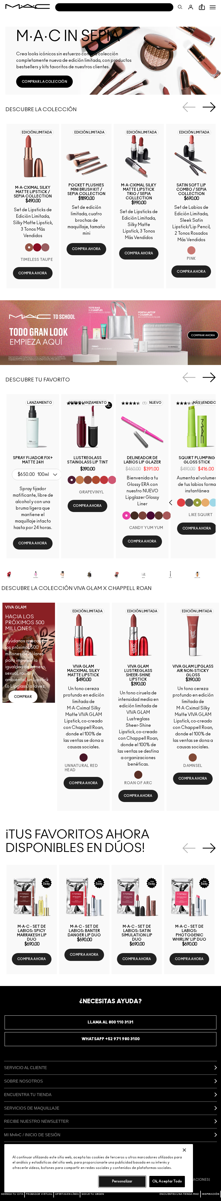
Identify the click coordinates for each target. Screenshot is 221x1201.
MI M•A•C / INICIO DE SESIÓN (32, 1134)
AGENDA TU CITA (12, 1194)
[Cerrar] (184, 1150)
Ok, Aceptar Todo (167, 1181)
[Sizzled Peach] (96, 480)
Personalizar (122, 1181)
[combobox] (38, 474)
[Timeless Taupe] (29, 247)
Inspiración (210, 1194)
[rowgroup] (110, 574)
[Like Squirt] (197, 503)
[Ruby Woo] (37, 247)
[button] (213, 7)
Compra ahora (32, 273)
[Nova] (213, 503)
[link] (44, 82)
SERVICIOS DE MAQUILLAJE (31, 1108)
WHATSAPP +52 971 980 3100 (111, 1039)
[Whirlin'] (143, 515)
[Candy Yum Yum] (126, 515)
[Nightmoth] (151, 515)
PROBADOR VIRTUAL (39, 1194)
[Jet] (189, 503)
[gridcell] (16, 574)
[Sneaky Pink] (112, 480)
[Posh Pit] (88, 480)
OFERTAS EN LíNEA (67, 1194)
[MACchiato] (159, 515)
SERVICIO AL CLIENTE (25, 1067)
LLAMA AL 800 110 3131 (110, 1022)
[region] (98, 1168)
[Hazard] (205, 503)
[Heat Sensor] (181, 503)
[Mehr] (45, 247)
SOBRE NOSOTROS (23, 1081)
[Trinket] (80, 480)
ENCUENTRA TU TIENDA (27, 1094)
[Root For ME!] (134, 515)
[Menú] (213, 7)
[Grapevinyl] (72, 480)
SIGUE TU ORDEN (92, 1194)
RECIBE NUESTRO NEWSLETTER (36, 1121)
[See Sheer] (104, 480)
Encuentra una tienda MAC (179, 1194)
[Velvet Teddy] (167, 515)
